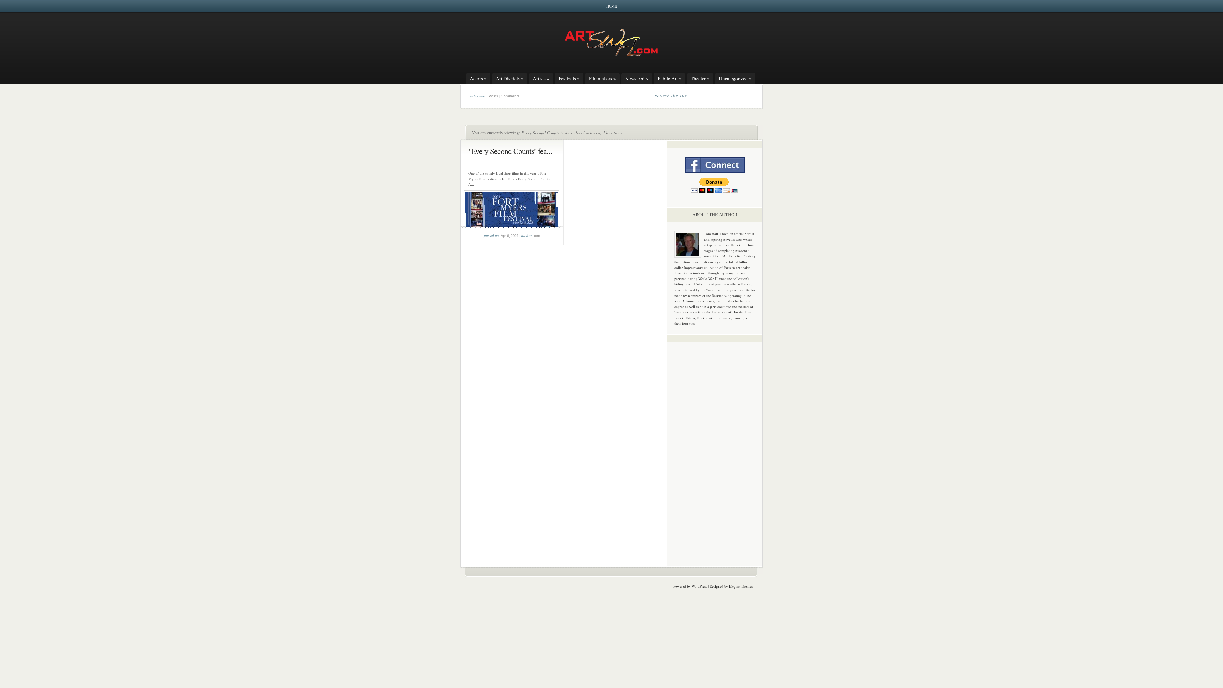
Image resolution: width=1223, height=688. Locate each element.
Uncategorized (735, 78)
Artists (541, 78)
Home (611, 6)
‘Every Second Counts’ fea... (510, 151)
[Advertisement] (715, 446)
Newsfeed (636, 78)
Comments (510, 96)
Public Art (670, 78)
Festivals (569, 78)
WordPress (699, 586)
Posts (493, 96)
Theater (700, 78)
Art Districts (510, 78)
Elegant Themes (741, 586)
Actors (478, 78)
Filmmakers (602, 78)
